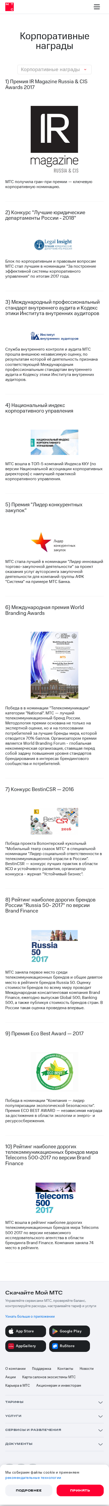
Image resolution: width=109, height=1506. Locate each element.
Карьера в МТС (17, 1385)
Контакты (65, 1368)
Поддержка (41, 1368)
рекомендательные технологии (33, 1477)
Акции (10, 1377)
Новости (87, 1368)
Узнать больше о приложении (30, 1316)
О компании (15, 1368)
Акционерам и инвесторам (58, 1385)
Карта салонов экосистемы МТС (49, 1377)
